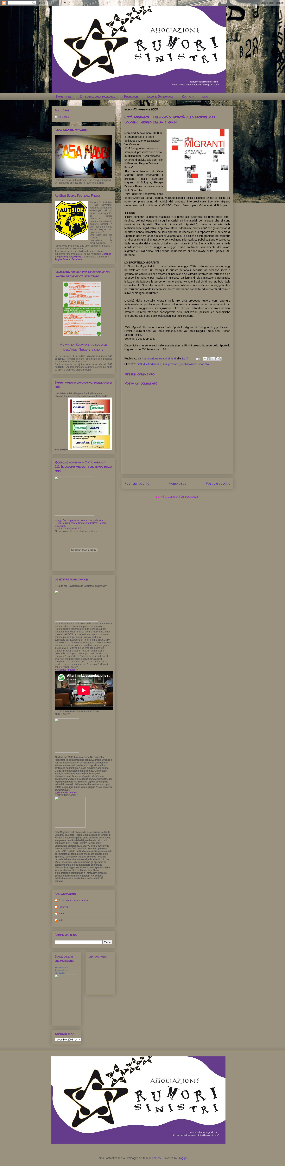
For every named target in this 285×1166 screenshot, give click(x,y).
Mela (61, 913)
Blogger (182, 1158)
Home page (63, 96)
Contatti (187, 96)
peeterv (156, 1158)
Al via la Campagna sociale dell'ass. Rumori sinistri (83, 347)
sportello (203, 364)
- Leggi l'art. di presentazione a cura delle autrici (80, 520)
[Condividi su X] (212, 359)
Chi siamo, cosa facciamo (97, 96)
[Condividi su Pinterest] (220, 359)
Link (205, 96)
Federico (63, 906)
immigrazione (171, 364)
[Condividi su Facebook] (216, 359)
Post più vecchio (218, 483)
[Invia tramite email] (205, 359)
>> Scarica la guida (65, 669)
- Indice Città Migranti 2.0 (68, 528)
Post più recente (136, 483)
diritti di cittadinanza (149, 364)
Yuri (61, 920)
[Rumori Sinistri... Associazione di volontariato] (66, 1021)
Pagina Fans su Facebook (68, 259)
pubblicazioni (188, 364)
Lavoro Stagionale (160, 96)
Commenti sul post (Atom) (184, 496)
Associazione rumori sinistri (73, 900)
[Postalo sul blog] (209, 359)
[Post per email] (197, 358)
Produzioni (131, 96)
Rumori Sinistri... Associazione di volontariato (62, 970)
